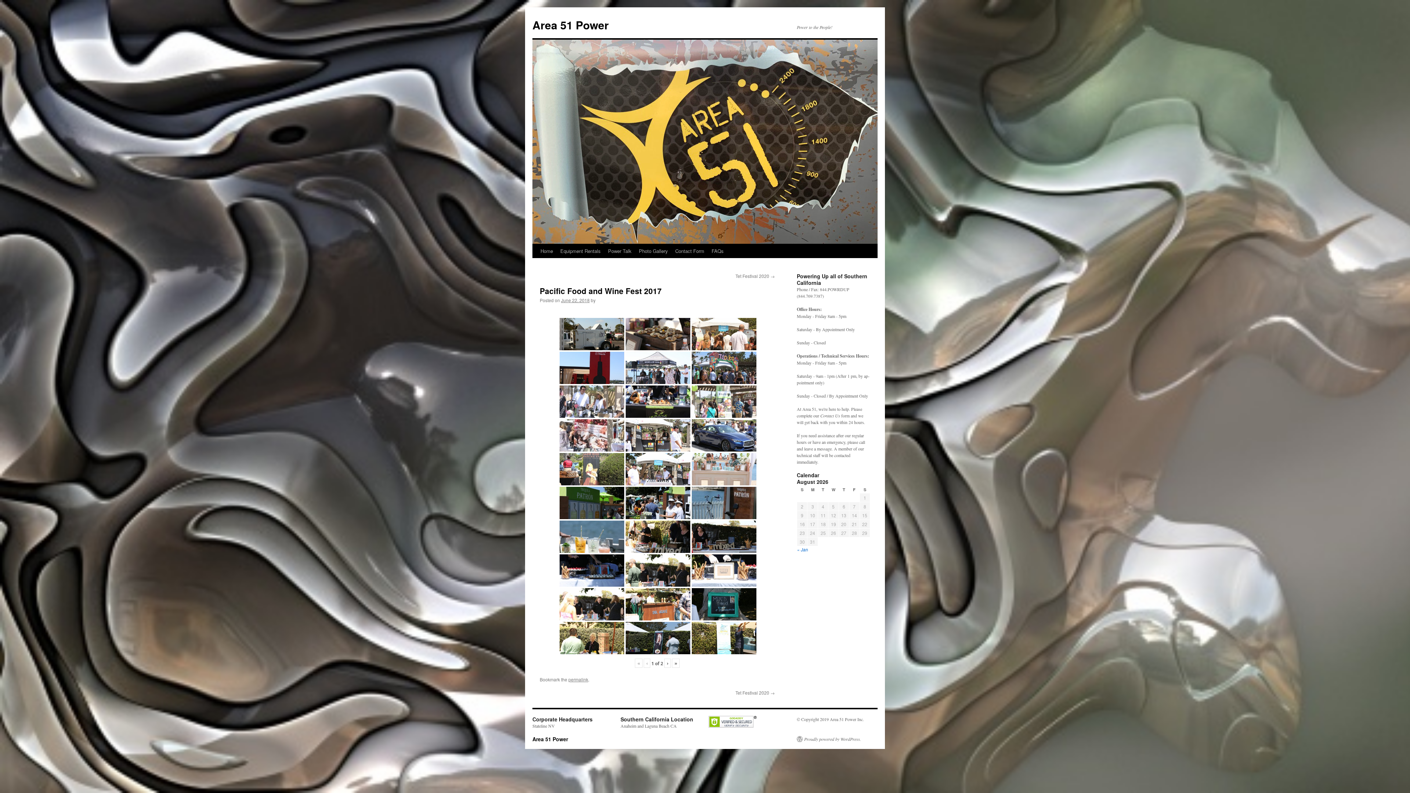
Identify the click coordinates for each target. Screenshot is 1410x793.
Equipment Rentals (580, 250)
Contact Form (689, 250)
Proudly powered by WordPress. (832, 739)
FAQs (718, 250)
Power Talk (620, 250)
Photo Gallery (653, 250)
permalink (578, 679)
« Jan (802, 549)
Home (546, 250)
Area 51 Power (570, 25)
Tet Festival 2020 (755, 276)
